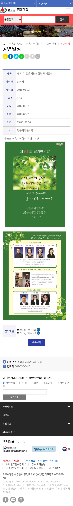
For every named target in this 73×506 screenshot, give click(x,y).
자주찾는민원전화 (15, 468)
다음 (24, 441)
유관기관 (7, 423)
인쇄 (38, 56)
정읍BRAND (15, 43)
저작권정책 (54, 468)
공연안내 (51, 43)
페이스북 (5, 500)
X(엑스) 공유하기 (16, 56)
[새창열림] (38, 329)
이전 (18, 441)
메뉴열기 (68, 11)
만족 (24, 382)
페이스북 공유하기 (11, 56)
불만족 (49, 382)
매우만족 (10, 382)
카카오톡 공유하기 (5, 56)
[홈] (4, 44)
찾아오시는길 (38, 464)
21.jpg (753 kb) (28, 329)
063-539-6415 (22, 366)
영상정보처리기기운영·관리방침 (42, 461)
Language (42, 3)
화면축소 (27, 56)
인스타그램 (21, 500)
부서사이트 (8, 406)
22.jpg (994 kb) (28, 333)
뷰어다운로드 (36, 468)
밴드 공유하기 (22, 56)
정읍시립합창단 (34, 43)
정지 (21, 441)
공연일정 (65, 43)
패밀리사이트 (9, 432)
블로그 (13, 500)
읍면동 (6, 415)
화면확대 (33, 56)
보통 (36, 382)
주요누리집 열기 (9, 3)
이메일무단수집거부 (16, 464)
